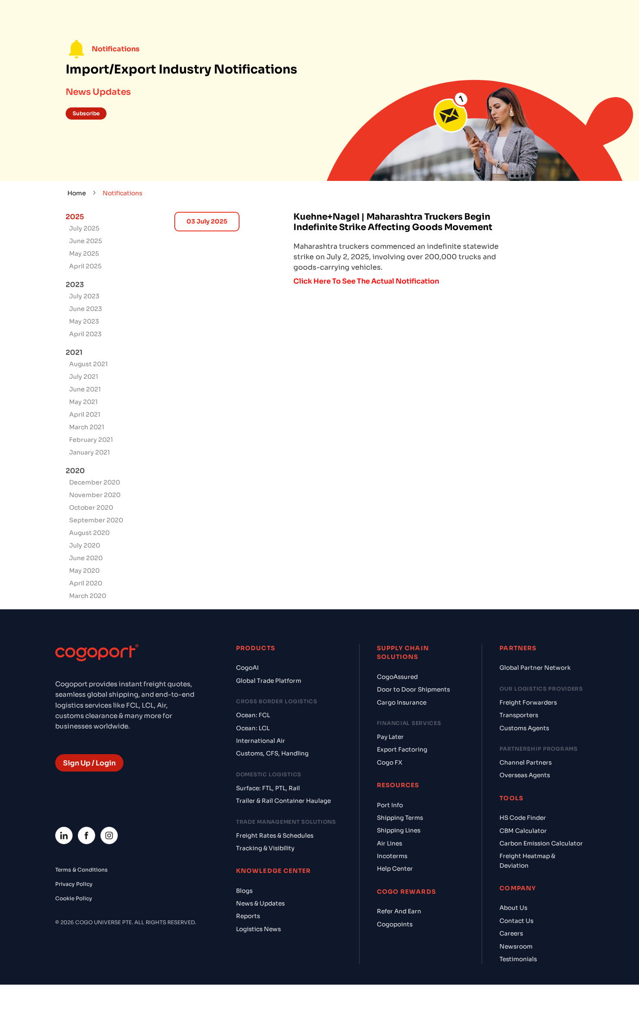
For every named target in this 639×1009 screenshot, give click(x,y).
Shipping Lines (398, 830)
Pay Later (390, 737)
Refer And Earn (399, 911)
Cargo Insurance (401, 702)
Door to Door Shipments (413, 689)
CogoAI (247, 668)
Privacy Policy (74, 884)
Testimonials (518, 959)
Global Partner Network (535, 668)
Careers (511, 933)
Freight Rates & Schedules (274, 835)
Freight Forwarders (528, 702)
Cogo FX (389, 762)
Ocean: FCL (253, 715)
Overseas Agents (524, 775)
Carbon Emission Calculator (541, 843)
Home (76, 193)
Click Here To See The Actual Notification (366, 281)
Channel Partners (525, 762)
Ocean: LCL (253, 728)
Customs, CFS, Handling (272, 753)
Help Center (395, 868)
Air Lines (389, 843)
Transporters (518, 715)
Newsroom (515, 946)
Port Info (390, 805)
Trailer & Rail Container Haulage (283, 801)
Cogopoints (395, 924)
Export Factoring (402, 749)
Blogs (244, 891)
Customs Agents (524, 728)
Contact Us (516, 921)
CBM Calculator (523, 831)
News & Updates (260, 903)
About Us (513, 908)
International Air (260, 741)
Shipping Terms (400, 818)
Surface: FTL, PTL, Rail (268, 788)
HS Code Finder (522, 818)
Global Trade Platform (268, 681)
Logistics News (258, 929)
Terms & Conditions (81, 869)
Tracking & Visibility (265, 848)
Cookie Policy (73, 898)
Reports (248, 916)
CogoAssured (397, 677)
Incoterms (392, 856)
